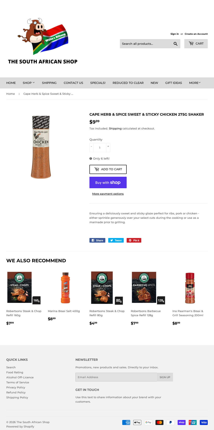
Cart (199, 43)
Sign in (175, 33)
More (193, 83)
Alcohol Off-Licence (20, 377)
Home (11, 83)
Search (11, 367)
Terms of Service (17, 382)
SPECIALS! (98, 83)
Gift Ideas (173, 83)
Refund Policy (15, 392)
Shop (27, 83)
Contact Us (73, 83)
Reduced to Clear (128, 83)
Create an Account (196, 33)
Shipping (49, 83)
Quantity (95, 139)
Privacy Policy (15, 387)
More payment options (108, 193)
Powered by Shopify (20, 426)
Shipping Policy (17, 397)
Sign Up (165, 377)
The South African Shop (33, 422)
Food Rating (14, 372)
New (154, 83)
